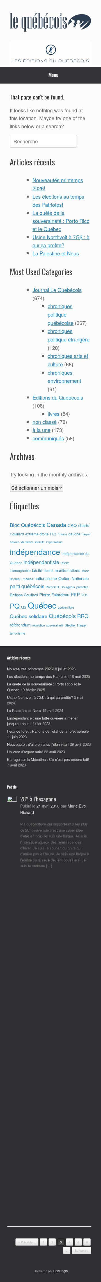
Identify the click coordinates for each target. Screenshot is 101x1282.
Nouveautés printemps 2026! (30, 668)
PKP (75, 594)
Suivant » (81, 1250)
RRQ (82, 615)
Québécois (62, 616)
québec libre (66, 607)
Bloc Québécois (27, 524)
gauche (74, 533)
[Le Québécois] (50, 23)
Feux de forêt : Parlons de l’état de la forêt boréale (48, 731)
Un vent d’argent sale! (25, 751)
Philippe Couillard (24, 594)
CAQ (72, 525)
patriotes (82, 587)
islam (65, 562)
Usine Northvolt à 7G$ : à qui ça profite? (40, 697)
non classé (45, 421)
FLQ (53, 534)
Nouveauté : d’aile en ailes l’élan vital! (38, 744)
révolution (38, 625)
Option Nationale (73, 578)
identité (40, 542)
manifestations (67, 570)
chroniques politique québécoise (61, 314)
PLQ (84, 595)
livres (53, 413)
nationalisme (46, 578)
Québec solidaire (28, 615)
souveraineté (54, 625)
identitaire (27, 542)
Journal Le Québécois (57, 289)
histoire (14, 542)
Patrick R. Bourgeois (60, 587)
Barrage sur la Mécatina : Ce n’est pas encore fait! (48, 759)
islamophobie (20, 570)
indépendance (35, 551)
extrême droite (37, 533)
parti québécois (27, 586)
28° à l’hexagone (38, 799)
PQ (15, 606)
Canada (56, 525)
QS (23, 607)
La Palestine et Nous (56, 253)
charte (83, 525)
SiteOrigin (60, 1271)
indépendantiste (41, 562)
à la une (41, 429)
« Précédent (27, 1242)
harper (86, 534)
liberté (48, 570)
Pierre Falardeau (54, 594)
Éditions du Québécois (58, 397)
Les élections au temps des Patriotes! (38, 676)
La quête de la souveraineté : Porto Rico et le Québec (61, 220)
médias (28, 578)
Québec (42, 605)
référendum (20, 625)
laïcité (37, 570)
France (62, 534)
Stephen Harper (76, 625)
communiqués (48, 438)
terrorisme (17, 633)
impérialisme (54, 542)
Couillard (17, 533)
